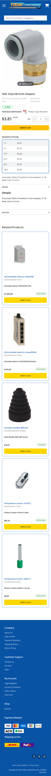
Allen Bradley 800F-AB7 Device (16, 437)
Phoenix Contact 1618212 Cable (16, 512)
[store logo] (25, 5)
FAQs (7, 669)
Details (5, 187)
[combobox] (25, 18)
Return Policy (10, 648)
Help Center (10, 636)
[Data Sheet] (25, 111)
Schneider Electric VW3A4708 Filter (17, 286)
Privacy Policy (34, 765)
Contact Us (9, 662)
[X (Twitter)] (39, 756)
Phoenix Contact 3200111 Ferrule (17, 588)
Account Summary (13, 687)
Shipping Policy (11, 644)
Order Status (10, 691)
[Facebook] (34, 756)
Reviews (5, 212)
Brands (8, 708)
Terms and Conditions (20, 765)
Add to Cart (25, 300)
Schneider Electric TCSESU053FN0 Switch (20, 361)
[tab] (25, 186)
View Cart (9, 695)
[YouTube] (44, 756)
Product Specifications (38, 111)
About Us (9, 632)
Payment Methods (12, 640)
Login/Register (11, 683)
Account (8, 665)
